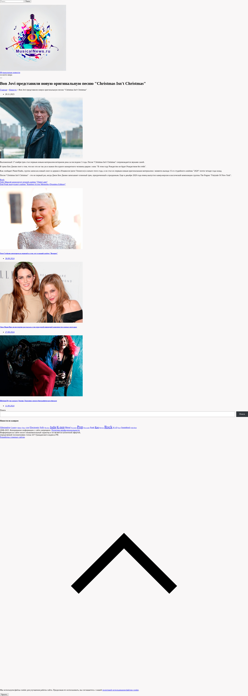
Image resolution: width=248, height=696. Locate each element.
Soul (119, 427)
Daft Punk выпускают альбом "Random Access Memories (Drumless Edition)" (33, 184)
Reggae (101, 427)
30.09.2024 (9, 258)
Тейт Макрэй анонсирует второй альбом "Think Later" (24, 182)
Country (14, 428)
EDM (27, 427)
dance (19, 428)
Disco (23, 427)
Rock (2, 180)
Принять (4, 695)
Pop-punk (87, 427)
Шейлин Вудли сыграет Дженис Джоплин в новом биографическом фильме (28, 401)
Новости (13, 90)
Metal (68, 427)
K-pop (61, 427)
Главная (3, 90)
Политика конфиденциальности (65, 430)
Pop (80, 427)
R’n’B (115, 428)
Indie (53, 427)
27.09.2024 (9, 332)
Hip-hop (46, 427)
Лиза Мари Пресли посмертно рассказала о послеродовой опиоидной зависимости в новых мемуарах (38, 327)
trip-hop (134, 428)
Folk (42, 427)
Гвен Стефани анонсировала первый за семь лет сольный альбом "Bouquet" (29, 253)
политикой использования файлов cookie (120, 690)
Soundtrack (125, 427)
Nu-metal (74, 427)
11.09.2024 (9, 406)
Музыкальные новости (10, 72)
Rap (97, 427)
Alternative (5, 427)
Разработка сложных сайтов (12, 437)
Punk (92, 427)
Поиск (3, 410)
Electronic (34, 427)
